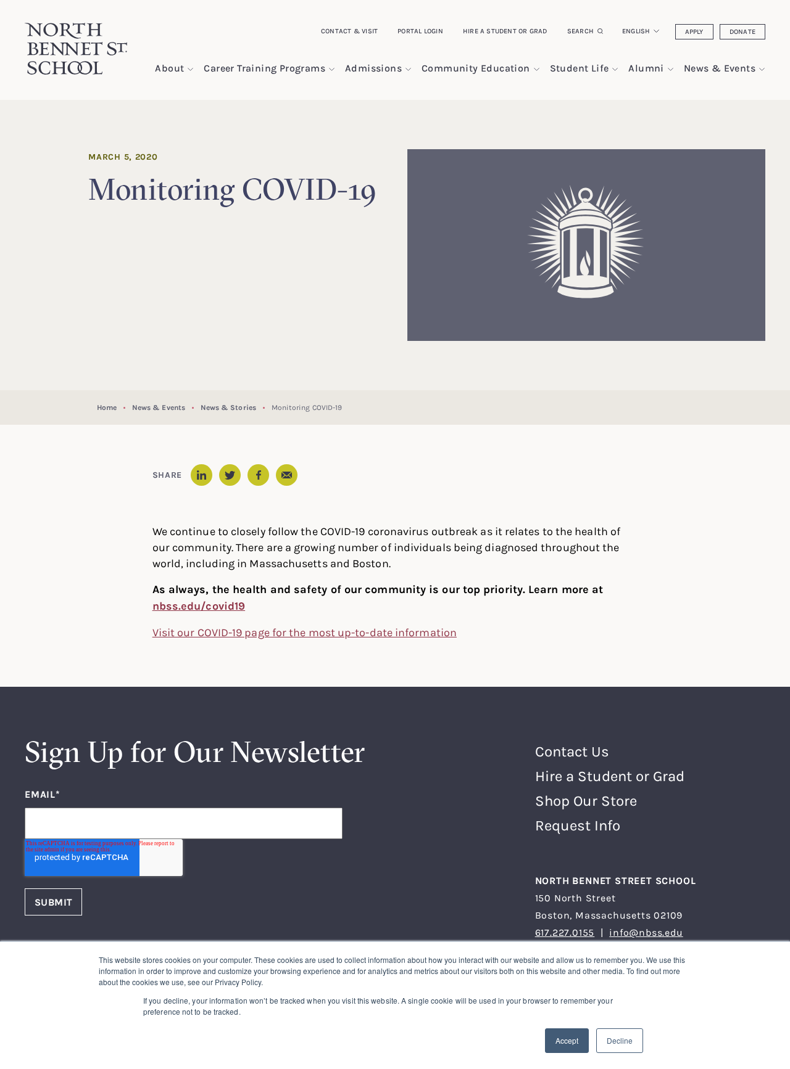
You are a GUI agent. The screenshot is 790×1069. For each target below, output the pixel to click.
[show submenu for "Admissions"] (408, 69)
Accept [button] (566, 1040)
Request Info (577, 825)
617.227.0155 (565, 932)
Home (107, 407)
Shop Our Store (586, 800)
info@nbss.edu (646, 932)
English (636, 31)
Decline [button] (620, 1040)
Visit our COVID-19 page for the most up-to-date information (304, 632)
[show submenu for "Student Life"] (615, 69)
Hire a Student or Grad (505, 31)
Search (580, 31)
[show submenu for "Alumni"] (670, 69)
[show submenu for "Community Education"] (536, 69)
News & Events (158, 407)
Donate (742, 31)
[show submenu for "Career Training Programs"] (332, 69)
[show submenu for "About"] (190, 69)
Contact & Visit (349, 31)
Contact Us (572, 751)
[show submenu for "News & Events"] (762, 69)
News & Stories (228, 407)
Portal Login (420, 31)
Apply (694, 31)
